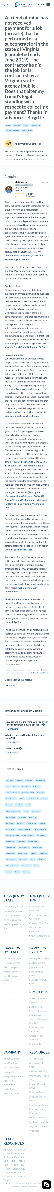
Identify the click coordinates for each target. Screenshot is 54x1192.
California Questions (14, 906)
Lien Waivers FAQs (39, 1071)
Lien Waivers (20, 823)
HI (19, 1153)
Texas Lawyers (10, 967)
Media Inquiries (11, 1093)
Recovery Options (27, 130)
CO (23, 1149)
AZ (12, 1149)
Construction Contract (28, 792)
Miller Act (42, 823)
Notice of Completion (40, 829)
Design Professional (32, 799)
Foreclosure (9, 805)
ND (16, 1168)
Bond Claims (17, 125)
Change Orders (26, 786)
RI (11, 1172)
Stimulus (32, 859)
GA (16, 1153)
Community (35, 1043)
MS (23, 1160)
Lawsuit (26, 125)
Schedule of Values (11, 859)
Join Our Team (10, 1063)
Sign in (5, 4)
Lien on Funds (22, 817)
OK (23, 1168)
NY (8, 1168)
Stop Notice (42, 859)
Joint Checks (19, 805)
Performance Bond (10, 847)
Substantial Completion (12, 866)
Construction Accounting (12, 792)
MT (9, 1164)
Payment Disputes (33, 841)
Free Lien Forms (37, 1092)
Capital (36, 866)
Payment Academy (26, 866)
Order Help (9, 1088)
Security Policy (34, 1186)
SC (15, 1172)
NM (5, 1168)
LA (22, 1157)
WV (23, 1176)
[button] (48, 4)
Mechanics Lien (36, 125)
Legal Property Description (13, 811)
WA (20, 1176)
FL (11, 1153)
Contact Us (9, 1071)
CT (5, 1153)
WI (5, 1180)
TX (5, 1176)
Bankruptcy (19, 780)
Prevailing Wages (37, 847)
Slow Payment (23, 859)
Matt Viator (21, 181)
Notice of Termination (28, 835)
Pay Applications (41, 835)
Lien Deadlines (36, 811)
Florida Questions (12, 911)
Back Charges (9, 780)
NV (16, 1164)
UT (8, 1176)
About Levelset (11, 1058)
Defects (22, 799)
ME (5, 1160)
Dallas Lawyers (37, 967)
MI (15, 1160)
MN (20, 1160)
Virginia (8, 125)
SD (19, 1172)
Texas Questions (11, 915)
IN (8, 1157)
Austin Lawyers (37, 962)
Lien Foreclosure (10, 817)
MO (5, 1164)
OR (5, 1172)
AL (4, 1149)
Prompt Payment (10, 853)
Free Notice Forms (38, 1104)
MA (12, 1160)
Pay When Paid (10, 841)
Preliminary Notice (24, 847)
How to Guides (37, 1117)
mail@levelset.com (13, 1076)
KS (15, 1157)
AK (8, 1149)
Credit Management (11, 799)
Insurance (8, 872)
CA (19, 1149)
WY (9, 1180)
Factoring (43, 799)
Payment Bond (21, 841)
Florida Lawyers (11, 962)
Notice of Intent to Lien (12, 130)
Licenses (26, 811)
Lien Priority (32, 817)
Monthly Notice (10, 829)
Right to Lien (43, 853)
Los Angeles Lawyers (40, 958)
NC (12, 1168)
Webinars (34, 1130)
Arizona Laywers (12, 971)
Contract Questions (39, 923)
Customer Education (39, 1121)
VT (12, 1176)
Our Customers (11, 1067)
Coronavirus (40, 792)
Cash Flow (16, 786)
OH (20, 1168)
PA (8, 1172)
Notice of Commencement (24, 829)
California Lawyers (13, 958)
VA (15, 1176)
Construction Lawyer (23, 185)
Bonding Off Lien (40, 780)
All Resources (36, 1058)
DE (8, 1153)
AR (15, 1149)
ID (22, 1153)
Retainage (33, 853)
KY (19, 1157)
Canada (8, 786)
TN (23, 1172)
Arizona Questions (12, 919)
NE (12, 1164)
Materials (17, 872)
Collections (36, 786)
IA (11, 1157)
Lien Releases (9, 823)
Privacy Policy (19, 1186)
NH (20, 1164)
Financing (26, 872)
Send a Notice (36, 1006)
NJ (22, 1164)
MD (9, 1160)
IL (4, 1157)
